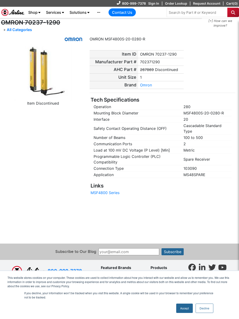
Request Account (206, 3)
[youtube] (222, 267)
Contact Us (122, 12)
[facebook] (192, 267)
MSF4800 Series (105, 192)
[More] (98, 12)
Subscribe (172, 251)
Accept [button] (184, 308)
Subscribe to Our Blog (75, 251)
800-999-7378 (134, 3)
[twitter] (212, 267)
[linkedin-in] (202, 267)
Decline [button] (204, 308)
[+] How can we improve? (220, 23)
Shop (33, 12)
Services (53, 12)
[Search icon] (233, 12)
